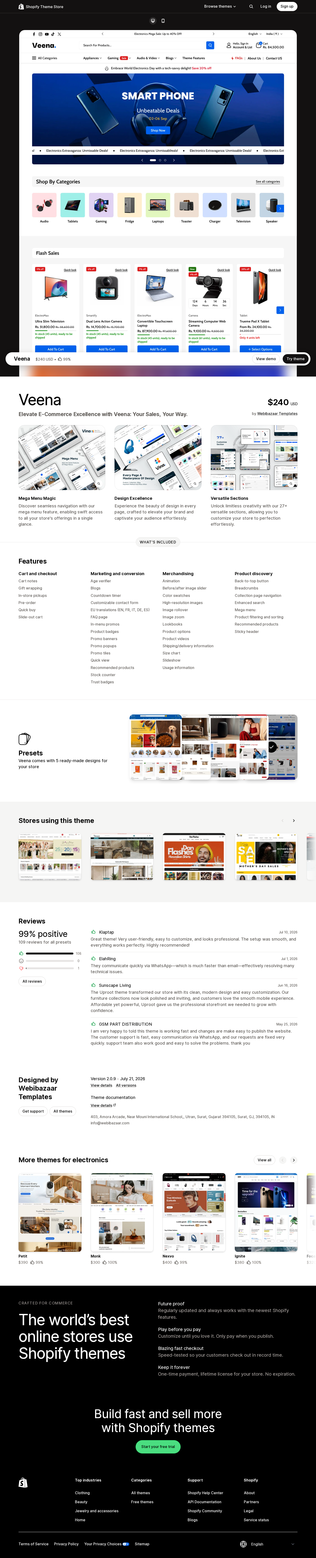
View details (101, 1085)
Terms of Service (34, 1544)
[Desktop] (153, 21)
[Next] (293, 820)
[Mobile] (163, 21)
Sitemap (142, 1544)
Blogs (193, 1520)
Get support (33, 1111)
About (249, 1493)
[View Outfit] (242, 747)
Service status (256, 1520)
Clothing (82, 1493)
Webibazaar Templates (277, 413)
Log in (265, 6)
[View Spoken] (213, 747)
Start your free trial (158, 1446)
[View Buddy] (156, 747)
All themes (62, 1111)
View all (264, 1160)
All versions (126, 1085)
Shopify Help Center (205, 1493)
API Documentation (204, 1502)
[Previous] (282, 820)
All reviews (32, 981)
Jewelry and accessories (96, 1511)
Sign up (287, 6)
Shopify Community (205, 1511)
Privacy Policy (66, 1544)
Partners (251, 1502)
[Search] (251, 6)
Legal (249, 1511)
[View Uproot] (184, 747)
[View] (50, 857)
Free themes (142, 1502)
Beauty (81, 1502)
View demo (266, 358)
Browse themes (218, 6)
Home (80, 1520)
